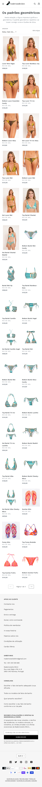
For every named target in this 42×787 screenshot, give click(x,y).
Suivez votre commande (13, 620)
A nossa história (10, 631)
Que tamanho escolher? (13, 699)
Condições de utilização (13, 641)
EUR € (20, 756)
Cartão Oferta (9, 647)
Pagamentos (8, 609)
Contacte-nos (9, 604)
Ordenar (5, 28)
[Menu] (3, 3)
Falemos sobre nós (11, 636)
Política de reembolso (12, 625)
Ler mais (19, 743)
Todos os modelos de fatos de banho (18, 693)
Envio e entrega (10, 615)
